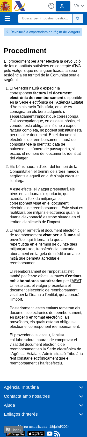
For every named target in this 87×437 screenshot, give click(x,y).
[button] (79, 5)
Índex (16, 430)
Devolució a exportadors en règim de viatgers (45, 32)
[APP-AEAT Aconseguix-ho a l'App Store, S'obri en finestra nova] (36, 433)
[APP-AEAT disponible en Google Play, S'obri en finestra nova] (15, 433)
